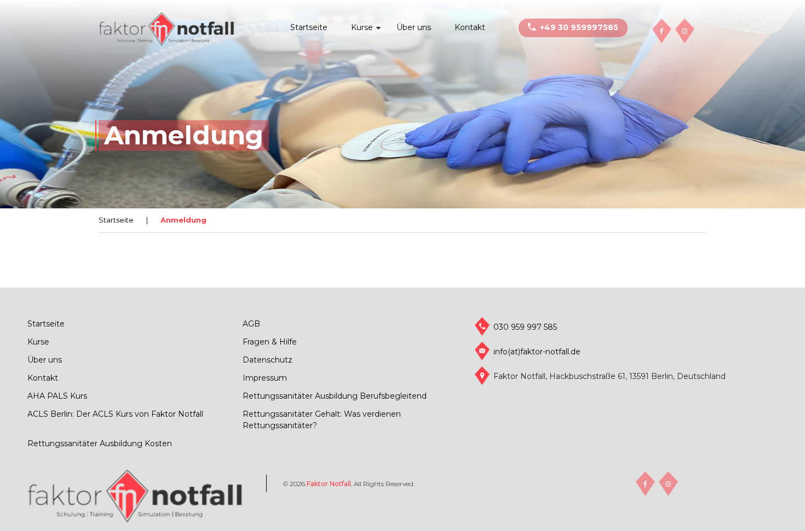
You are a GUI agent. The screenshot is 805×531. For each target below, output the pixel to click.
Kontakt (470, 27)
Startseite (308, 27)
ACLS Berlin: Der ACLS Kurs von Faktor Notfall (115, 414)
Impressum (265, 378)
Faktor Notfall (329, 484)
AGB (251, 324)
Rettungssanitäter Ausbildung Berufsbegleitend (335, 396)
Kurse (362, 27)
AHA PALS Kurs (57, 396)
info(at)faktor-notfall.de (536, 352)
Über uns (413, 27)
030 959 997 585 (525, 327)
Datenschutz (267, 360)
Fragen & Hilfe (270, 342)
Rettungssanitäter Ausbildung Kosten (99, 443)
